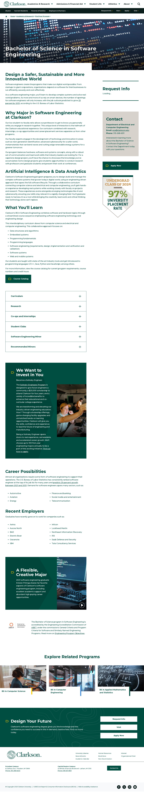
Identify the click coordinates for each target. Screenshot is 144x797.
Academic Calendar (82, 759)
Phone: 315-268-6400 (12, 771)
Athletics (112, 4)
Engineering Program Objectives (69, 633)
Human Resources (104, 753)
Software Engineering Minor (26, 336)
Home (12, 16)
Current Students (21, 11)
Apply (127, 11)
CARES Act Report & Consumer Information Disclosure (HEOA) (54, 787)
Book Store (102, 756)
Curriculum (17, 296)
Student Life (95, 4)
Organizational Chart (128, 756)
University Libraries (82, 753)
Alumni (8, 11)
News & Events (81, 756)
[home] (6, 16)
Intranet (124, 753)
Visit (118, 11)
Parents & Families (38, 11)
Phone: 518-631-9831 (65, 771)
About (127, 4)
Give (135, 11)
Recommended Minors (23, 347)
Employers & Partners (57, 11)
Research (16, 306)
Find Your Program (42, 16)
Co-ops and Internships (23, 316)
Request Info (106, 11)
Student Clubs (18, 326)
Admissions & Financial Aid (69, 4)
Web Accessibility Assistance (88, 787)
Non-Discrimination (105, 759)
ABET (33, 628)
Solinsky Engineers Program (33, 385)
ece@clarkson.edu (120, 130)
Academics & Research (38, 4)
